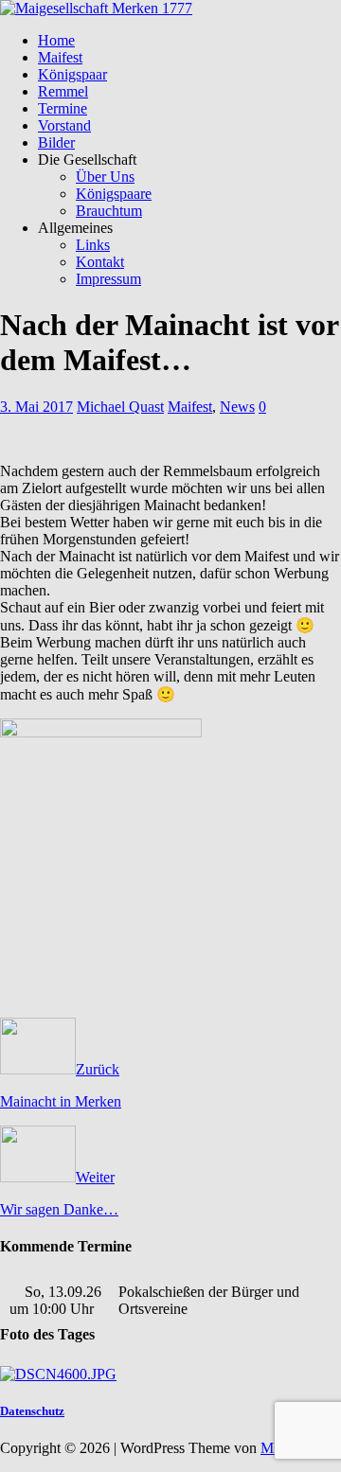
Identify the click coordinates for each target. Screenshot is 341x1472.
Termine (62, 108)
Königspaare (114, 194)
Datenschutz (32, 1411)
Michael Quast (120, 407)
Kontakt (100, 262)
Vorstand (64, 125)
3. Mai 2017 (36, 407)
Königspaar (72, 74)
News (237, 407)
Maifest (60, 57)
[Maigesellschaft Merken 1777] (96, 8)
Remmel (63, 91)
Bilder (56, 142)
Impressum (108, 279)
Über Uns (105, 176)
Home (56, 40)
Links (93, 245)
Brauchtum (109, 211)
